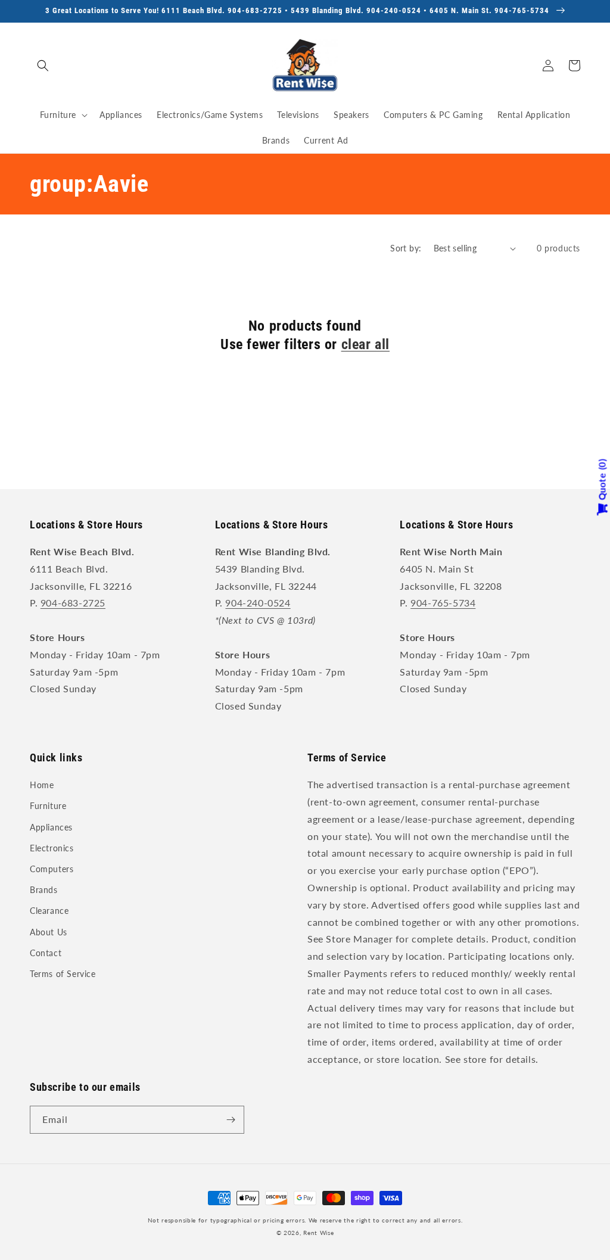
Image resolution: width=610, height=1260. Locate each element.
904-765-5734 (442, 602)
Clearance (49, 911)
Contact (45, 953)
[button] (43, 65)
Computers (51, 869)
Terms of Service (63, 974)
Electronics (52, 848)
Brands (44, 890)
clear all (365, 344)
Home (42, 785)
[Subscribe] (230, 1120)
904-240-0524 (257, 602)
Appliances (51, 827)
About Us (48, 932)
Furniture (48, 806)
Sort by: (405, 248)
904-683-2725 (73, 602)
